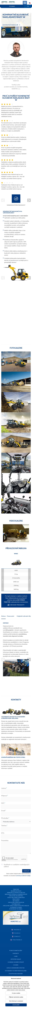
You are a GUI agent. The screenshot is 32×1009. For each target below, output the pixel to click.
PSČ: (3, 803)
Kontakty (16, 953)
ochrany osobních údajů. (23, 875)
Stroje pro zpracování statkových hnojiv (16, 905)
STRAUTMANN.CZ (17, 940)
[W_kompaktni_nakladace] (16, 533)
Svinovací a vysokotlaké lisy (16, 892)
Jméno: (3, 788)
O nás (15, 956)
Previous (3, 200)
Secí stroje (16, 901)
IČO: (2, 833)
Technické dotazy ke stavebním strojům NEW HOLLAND (13, 717)
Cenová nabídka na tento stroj (13, 757)
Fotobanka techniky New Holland (15, 971)
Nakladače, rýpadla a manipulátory (16, 894)
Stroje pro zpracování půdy (16, 897)
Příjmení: (4, 796)
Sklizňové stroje (16, 891)
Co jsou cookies (16, 993)
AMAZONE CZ (17, 929)
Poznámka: (5, 840)
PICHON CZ (17, 933)
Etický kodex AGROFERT (16, 973)
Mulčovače (16, 899)
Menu (25, 3)
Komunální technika (15, 909)
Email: (3, 811)
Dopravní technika (16, 907)
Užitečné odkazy (16, 959)
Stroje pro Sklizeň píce (16, 896)
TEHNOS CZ (17, 936)
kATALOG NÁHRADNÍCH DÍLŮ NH (16, 968)
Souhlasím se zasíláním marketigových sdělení (16, 865)
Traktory (16, 889)
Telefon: (4, 825)
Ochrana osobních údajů (16, 962)
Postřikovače (16, 904)
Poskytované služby (15, 950)
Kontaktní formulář (10, 25)
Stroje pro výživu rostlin (16, 902)
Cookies (15, 965)
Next (29, 200)
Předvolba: (5, 818)
